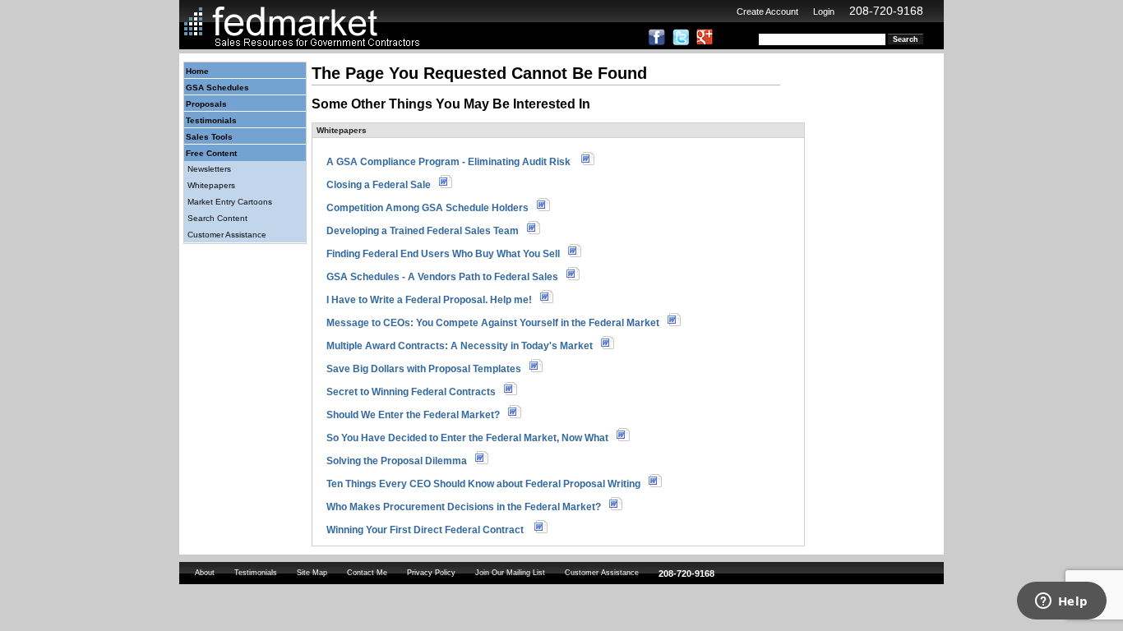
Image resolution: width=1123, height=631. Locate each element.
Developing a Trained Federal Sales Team (422, 231)
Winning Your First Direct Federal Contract (426, 530)
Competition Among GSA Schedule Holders (427, 208)
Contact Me (367, 573)
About (205, 573)
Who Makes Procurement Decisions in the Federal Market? (463, 507)
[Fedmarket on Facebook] (657, 42)
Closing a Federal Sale (378, 185)
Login (823, 11)
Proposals (206, 103)
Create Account (767, 11)
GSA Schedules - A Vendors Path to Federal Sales (442, 277)
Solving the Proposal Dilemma (396, 461)
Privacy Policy (431, 573)
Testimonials (211, 120)
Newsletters (209, 168)
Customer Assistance (226, 234)
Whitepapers (211, 185)
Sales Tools (209, 136)
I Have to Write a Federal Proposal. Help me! (429, 300)
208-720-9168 (886, 10)
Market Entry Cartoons (229, 201)
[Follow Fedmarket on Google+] (704, 42)
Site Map (312, 573)
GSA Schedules (217, 87)
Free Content (211, 153)
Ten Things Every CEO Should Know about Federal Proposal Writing (483, 484)
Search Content (217, 218)
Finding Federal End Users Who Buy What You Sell (443, 254)
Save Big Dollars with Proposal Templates (423, 369)
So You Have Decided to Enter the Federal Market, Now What (467, 438)
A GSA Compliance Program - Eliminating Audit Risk (449, 162)
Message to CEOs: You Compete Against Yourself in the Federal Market (492, 323)
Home (197, 71)
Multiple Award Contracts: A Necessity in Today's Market (459, 346)
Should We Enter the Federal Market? (413, 415)
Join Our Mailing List (510, 573)
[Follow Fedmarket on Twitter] (680, 42)
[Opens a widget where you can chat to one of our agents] (1061, 602)
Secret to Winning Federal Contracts (411, 392)
